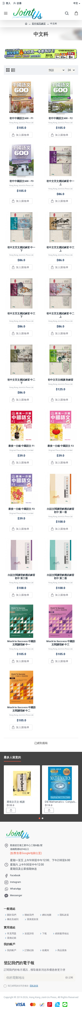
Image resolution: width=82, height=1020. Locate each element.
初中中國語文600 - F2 (60, 118)
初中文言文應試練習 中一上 (60, 183)
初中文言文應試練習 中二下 (21, 381)
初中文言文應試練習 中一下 (21, 249)
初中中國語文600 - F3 (21, 181)
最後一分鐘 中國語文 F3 (21, 508)
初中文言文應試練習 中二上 (60, 315)
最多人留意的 (12, 757)
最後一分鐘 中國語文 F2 (60, 445)
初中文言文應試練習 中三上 (60, 249)
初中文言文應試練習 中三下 (21, 315)
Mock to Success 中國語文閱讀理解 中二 (21, 709)
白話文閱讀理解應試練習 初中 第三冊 (21, 577)
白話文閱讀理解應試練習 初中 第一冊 (60, 510)
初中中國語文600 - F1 (21, 118)
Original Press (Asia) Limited (21, 450)
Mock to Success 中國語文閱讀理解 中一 (21, 643)
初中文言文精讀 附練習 (60, 379)
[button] (39, 818)
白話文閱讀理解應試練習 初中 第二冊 (60, 577)
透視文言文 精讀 (16, 801)
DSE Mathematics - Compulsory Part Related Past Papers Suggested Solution (61, 801)
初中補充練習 (39, 23)
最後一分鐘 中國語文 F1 (21, 445)
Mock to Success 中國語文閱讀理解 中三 (60, 643)
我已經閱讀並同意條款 (23, 986)
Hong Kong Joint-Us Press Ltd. (21, 123)
